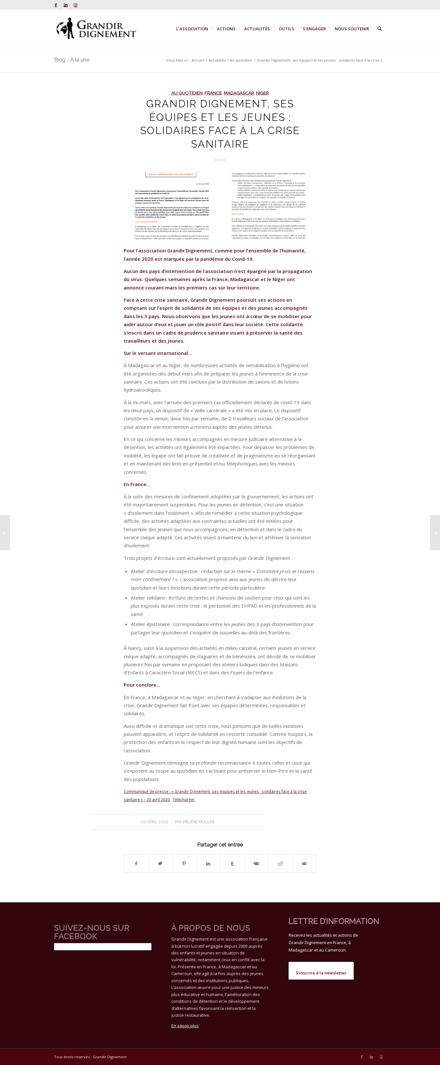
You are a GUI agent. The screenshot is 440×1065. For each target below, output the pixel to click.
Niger (262, 92)
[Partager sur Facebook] (136, 864)
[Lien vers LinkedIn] (65, 5)
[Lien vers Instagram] (75, 5)
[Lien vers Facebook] (56, 5)
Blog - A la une (71, 60)
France (213, 92)
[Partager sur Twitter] (160, 864)
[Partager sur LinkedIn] (208, 864)
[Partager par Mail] (304, 864)
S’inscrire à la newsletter (321, 973)
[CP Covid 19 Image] (220, 205)
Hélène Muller (199, 822)
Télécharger (184, 799)
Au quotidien (187, 92)
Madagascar (239, 92)
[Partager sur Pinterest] (184, 864)
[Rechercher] (379, 29)
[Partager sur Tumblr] (232, 864)
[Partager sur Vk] (256, 864)
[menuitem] (192, 29)
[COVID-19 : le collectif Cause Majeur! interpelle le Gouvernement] (5, 532)
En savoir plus (185, 1026)
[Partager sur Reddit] (280, 864)
